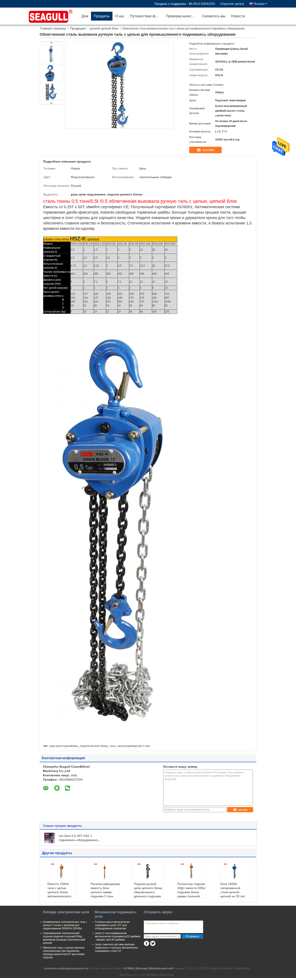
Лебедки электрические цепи (66, 912)
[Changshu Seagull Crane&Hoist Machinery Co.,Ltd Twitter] (152, 943)
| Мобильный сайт (160, 968)
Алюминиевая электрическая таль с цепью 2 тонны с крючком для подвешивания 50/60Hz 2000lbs (65, 925)
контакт (209, 150)
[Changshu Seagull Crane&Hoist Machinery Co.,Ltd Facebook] (146, 943)
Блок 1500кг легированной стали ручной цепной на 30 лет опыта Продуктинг (233, 892)
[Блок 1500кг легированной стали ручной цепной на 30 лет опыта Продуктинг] (234, 871)
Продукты (102, 16)
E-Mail (128, 968)
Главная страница (53, 28)
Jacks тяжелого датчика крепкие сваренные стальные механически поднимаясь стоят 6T (116, 947)
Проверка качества (181, 16)
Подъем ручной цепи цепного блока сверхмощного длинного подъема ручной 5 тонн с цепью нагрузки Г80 (148, 894)
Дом (84, 16)
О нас (119, 16)
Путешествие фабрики (146, 16)
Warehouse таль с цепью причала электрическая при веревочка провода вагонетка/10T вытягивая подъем (64, 952)
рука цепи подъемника (64, 746)
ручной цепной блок (104, 28)
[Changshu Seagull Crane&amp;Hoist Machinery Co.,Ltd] (54, 16)
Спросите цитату (232, 3)
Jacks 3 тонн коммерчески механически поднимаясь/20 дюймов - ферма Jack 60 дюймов (117, 936)
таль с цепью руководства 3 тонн (130, 746)
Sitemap (141, 968)
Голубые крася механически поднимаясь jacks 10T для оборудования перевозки (112, 925)
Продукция (78, 28)
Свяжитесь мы (214, 16)
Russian (259, 3)
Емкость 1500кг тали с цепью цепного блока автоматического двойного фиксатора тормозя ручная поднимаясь (61, 896)
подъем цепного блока (93, 746)
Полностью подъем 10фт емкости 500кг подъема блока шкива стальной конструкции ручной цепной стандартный (191, 896)
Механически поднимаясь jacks (115, 914)
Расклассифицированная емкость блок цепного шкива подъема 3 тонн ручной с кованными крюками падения (105, 896)
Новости (238, 16)
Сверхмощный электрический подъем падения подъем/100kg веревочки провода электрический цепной (64, 938)
